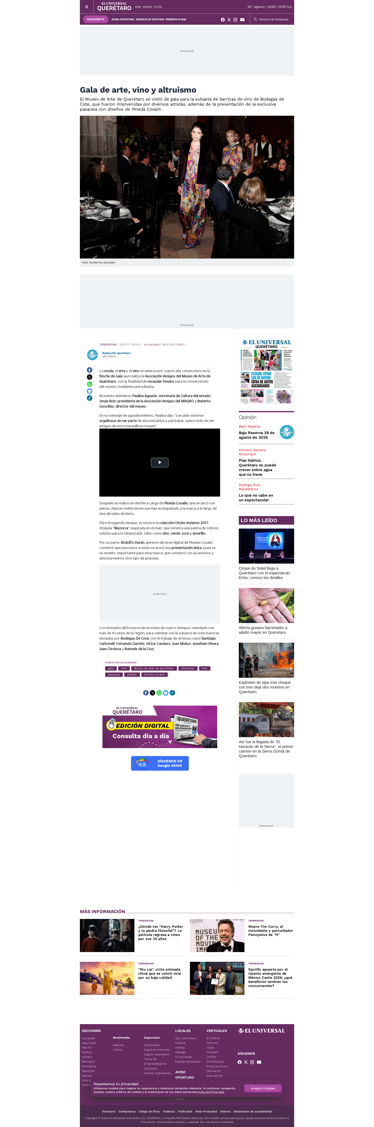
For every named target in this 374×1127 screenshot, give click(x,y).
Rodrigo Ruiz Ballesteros (249, 487)
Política (87, 1052)
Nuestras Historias (157, 1049)
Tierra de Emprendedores (155, 1061)
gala (111, 668)
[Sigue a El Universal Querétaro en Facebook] (224, 20)
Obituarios (213, 1070)
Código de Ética (149, 1111)
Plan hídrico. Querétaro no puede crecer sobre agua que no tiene (257, 467)
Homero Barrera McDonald (252, 452)
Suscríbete (95, 19)
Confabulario (215, 1061)
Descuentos (214, 1075)
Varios (179, 1099)
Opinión (247, 417)
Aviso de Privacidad (211, 1091)
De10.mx (212, 1042)
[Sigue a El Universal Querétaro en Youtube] (243, 20)
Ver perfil (109, 356)
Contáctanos (126, 1111)
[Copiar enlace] (89, 398)
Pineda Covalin (154, 674)
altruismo (187, 668)
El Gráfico (213, 1038)
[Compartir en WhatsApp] (89, 384)
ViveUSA (212, 1052)
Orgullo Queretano (156, 1054)
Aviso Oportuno (123, 19)
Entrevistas (152, 1045)
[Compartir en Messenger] (89, 391)
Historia (225, 1111)
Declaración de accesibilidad (253, 1111)
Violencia (169, 1111)
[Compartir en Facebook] (89, 370)
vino (124, 668)
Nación (86, 1047)
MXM (138, 6)
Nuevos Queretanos (157, 1073)
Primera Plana (175, 19)
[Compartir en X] (89, 377)
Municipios (89, 1066)
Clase (210, 1047)
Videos (147, 6)
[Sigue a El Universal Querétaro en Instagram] (236, 20)
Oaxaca (180, 1042)
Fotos (157, 6)
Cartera (87, 1056)
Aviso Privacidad (206, 1111)
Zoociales (150, 1068)
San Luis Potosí (186, 1038)
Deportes (88, 1070)
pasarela (114, 674)
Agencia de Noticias (150, 19)
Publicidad (185, 1111)
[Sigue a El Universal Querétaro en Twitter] (230, 20)
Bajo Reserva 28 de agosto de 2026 (257, 435)
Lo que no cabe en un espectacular (256, 497)
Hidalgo (180, 1052)
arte (205, 668)
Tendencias (108, 344)
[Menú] (87, 6)
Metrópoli (88, 1061)
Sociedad (88, 1038)
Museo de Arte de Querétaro (154, 668)
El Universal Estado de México (187, 1059)
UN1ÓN (211, 1056)
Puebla (180, 1047)
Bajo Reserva (249, 426)
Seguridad (89, 1042)
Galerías (118, 1045)
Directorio (108, 1111)
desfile (132, 674)
